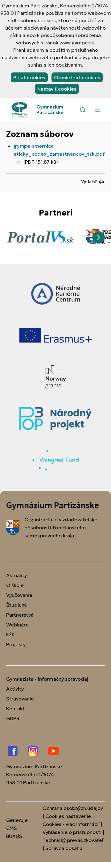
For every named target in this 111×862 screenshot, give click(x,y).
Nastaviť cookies (56, 89)
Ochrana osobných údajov (73, 808)
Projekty (16, 644)
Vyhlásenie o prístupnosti (72, 832)
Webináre (17, 625)
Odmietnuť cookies (77, 77)
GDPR (12, 718)
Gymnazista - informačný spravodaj (47, 679)
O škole (15, 585)
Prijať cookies (29, 77)
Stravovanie (20, 699)
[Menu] (97, 109)
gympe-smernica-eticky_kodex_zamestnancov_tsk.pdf (59, 150)
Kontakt (15, 708)
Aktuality (16, 575)
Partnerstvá (20, 615)
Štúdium (16, 605)
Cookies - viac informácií (71, 824)
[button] (82, 110)
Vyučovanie (19, 595)
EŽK (10, 634)
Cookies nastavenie (68, 816)
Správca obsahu (63, 848)
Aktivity (15, 689)
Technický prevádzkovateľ (73, 840)
